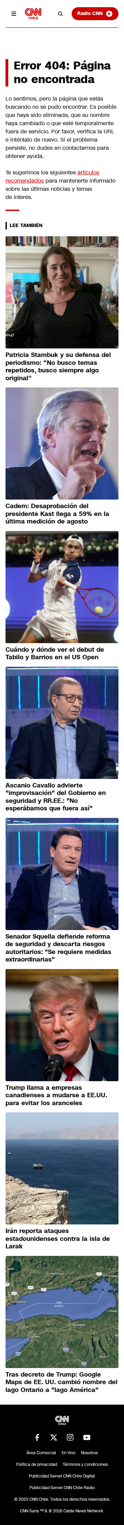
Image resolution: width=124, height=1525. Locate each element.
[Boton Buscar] (60, 13)
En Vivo (68, 1453)
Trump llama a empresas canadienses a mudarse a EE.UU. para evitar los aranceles (56, 1095)
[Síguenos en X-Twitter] (53, 1437)
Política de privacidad (36, 1464)
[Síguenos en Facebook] (37, 1437)
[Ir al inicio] (33, 13)
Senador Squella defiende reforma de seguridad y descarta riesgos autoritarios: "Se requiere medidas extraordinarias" (58, 948)
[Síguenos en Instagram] (70, 1437)
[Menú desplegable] (14, 13)
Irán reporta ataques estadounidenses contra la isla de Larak (58, 1238)
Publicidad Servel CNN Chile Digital (62, 1476)
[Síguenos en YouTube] (86, 1437)
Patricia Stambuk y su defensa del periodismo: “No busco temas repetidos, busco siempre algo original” (58, 366)
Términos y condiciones (85, 1464)
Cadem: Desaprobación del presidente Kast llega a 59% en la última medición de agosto (57, 514)
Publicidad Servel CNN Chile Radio (62, 1487)
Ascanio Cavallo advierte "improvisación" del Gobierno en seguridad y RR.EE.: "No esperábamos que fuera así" (56, 797)
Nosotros (89, 1453)
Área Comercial (41, 1453)
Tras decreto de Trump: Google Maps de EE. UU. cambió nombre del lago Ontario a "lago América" (61, 1382)
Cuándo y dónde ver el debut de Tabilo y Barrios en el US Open (55, 653)
